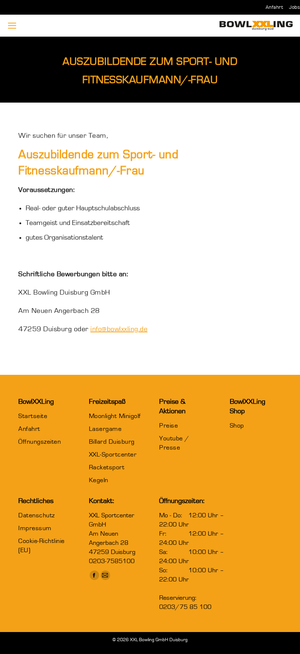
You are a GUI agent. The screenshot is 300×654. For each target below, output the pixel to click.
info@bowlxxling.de (118, 329)
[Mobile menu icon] (12, 25)
